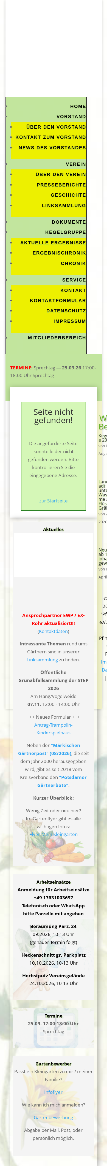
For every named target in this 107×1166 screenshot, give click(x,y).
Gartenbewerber (53, 1064)
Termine (53, 1016)
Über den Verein (61, 174)
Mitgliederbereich (57, 337)
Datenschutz (66, 310)
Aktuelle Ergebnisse (53, 242)
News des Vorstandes (52, 147)
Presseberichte (61, 185)
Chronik (73, 263)
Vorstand (71, 116)
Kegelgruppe (65, 232)
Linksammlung (64, 205)
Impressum (70, 321)
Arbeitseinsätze (53, 882)
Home (78, 106)
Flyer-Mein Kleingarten (53, 834)
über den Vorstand (56, 127)
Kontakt (73, 290)
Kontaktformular (58, 300)
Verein (76, 164)
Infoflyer (53, 1092)
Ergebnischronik (59, 253)
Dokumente (69, 222)
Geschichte (68, 195)
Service (74, 280)
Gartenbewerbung (53, 1117)
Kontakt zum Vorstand (50, 137)
